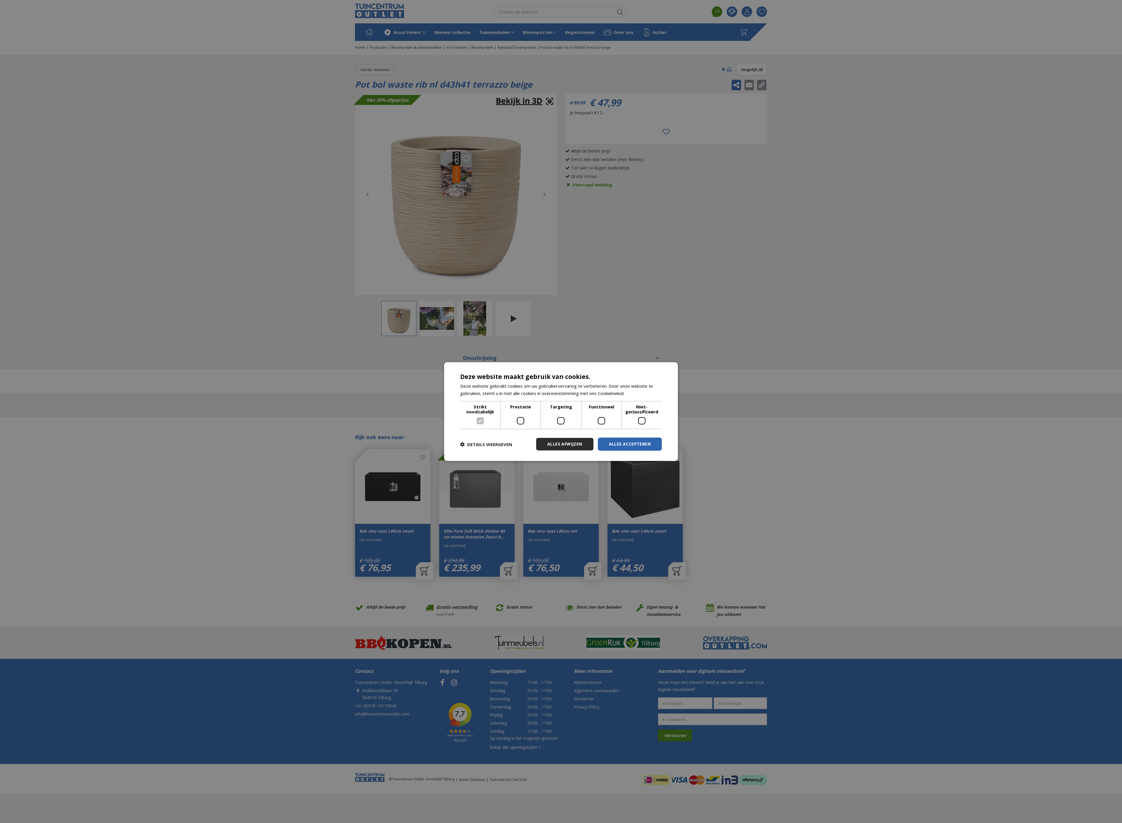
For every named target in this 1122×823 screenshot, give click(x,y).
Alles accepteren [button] (630, 444)
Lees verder (638, 393)
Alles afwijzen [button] (564, 444)
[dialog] (561, 411)
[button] (486, 444)
